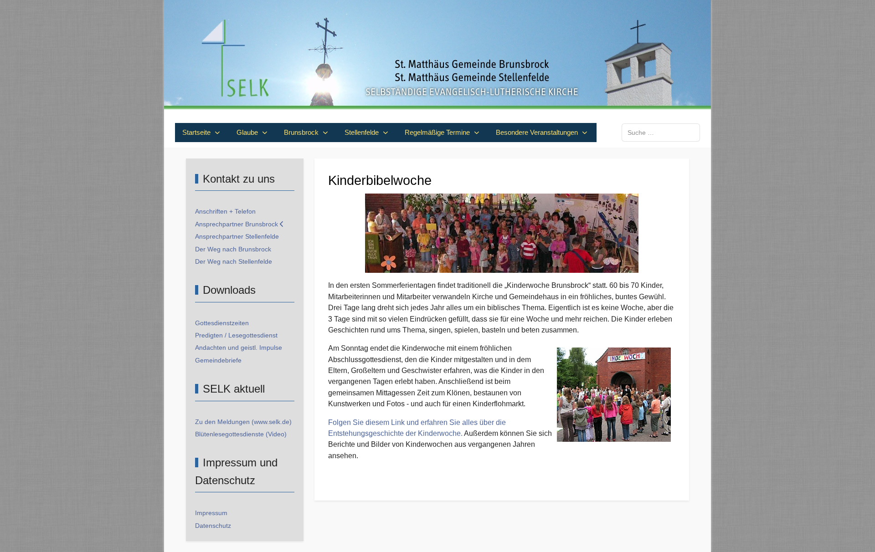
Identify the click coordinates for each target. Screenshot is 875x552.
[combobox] (661, 132)
